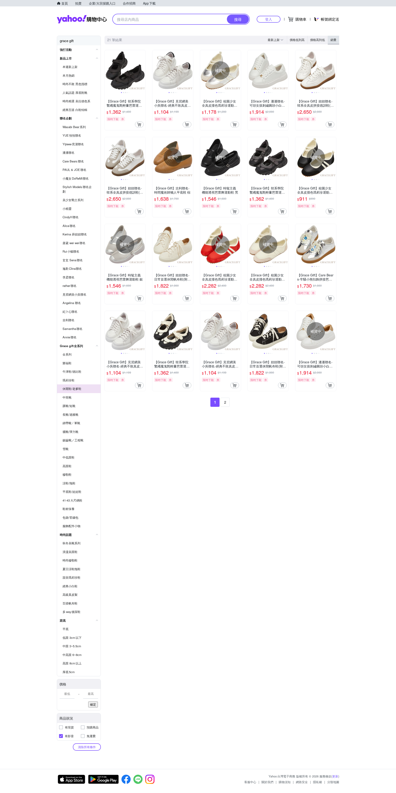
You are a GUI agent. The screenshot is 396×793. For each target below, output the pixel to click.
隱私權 (317, 782)
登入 (268, 19)
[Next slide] (143, 70)
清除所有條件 (87, 747)
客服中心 (250, 782)
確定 (93, 704)
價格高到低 (317, 40)
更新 (335, 776)
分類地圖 (333, 782)
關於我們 (267, 782)
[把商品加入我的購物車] (139, 124)
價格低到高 (297, 40)
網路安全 (302, 782)
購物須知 (285, 782)
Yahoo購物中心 (82, 19)
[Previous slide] (108, 70)
